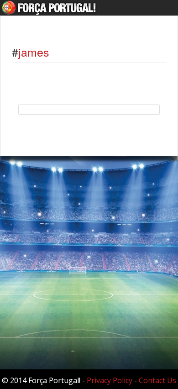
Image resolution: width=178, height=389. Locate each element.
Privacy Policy (109, 380)
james (33, 51)
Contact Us (157, 380)
